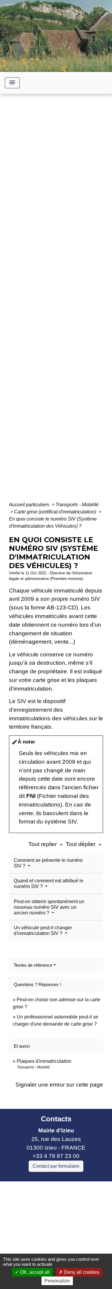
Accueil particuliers (29, 504)
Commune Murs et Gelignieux (42, 1228)
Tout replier (46, 844)
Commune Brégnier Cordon (39, 1220)
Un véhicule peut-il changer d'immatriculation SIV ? (43, 930)
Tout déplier (84, 844)
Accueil (27, 302)
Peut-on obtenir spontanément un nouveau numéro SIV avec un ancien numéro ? (49, 907)
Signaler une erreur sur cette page (59, 1084)
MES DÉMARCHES (67, 302)
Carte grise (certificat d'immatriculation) (55, 511)
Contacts (56, 1119)
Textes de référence (33, 965)
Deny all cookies (81, 1272)
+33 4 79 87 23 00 (56, 1156)
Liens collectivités (56, 1188)
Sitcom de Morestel (29, 1237)
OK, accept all (34, 1272)
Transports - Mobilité (77, 504)
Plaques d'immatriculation (44, 1061)
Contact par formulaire (56, 1166)
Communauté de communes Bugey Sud (50, 1207)
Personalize (57, 1280)
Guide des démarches (56, 311)
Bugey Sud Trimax (28, 1246)
